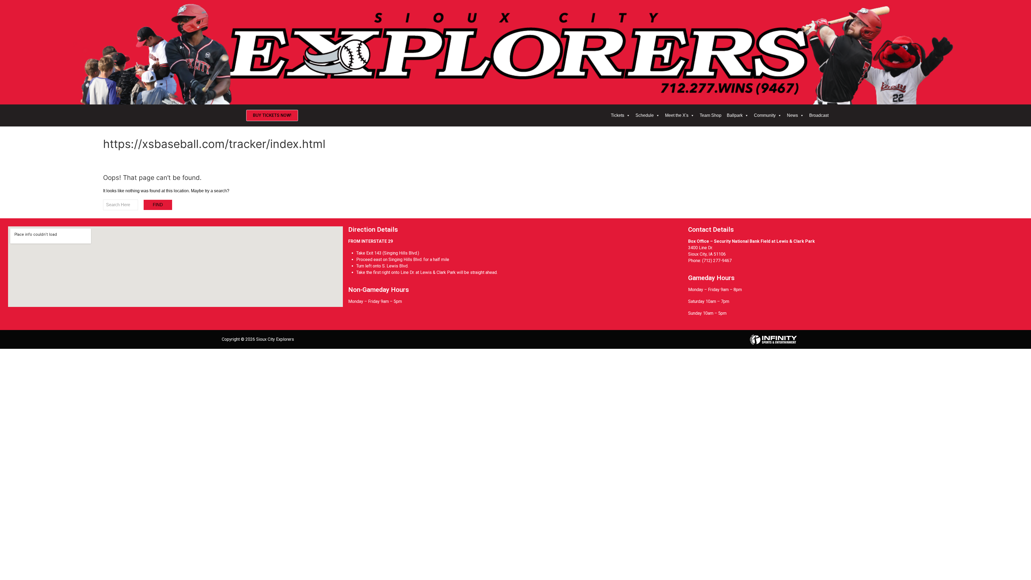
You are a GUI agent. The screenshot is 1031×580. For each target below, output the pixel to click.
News (792, 115)
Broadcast (819, 115)
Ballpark (735, 115)
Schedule (645, 115)
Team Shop (710, 115)
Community (765, 115)
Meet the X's (676, 115)
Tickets (617, 115)
